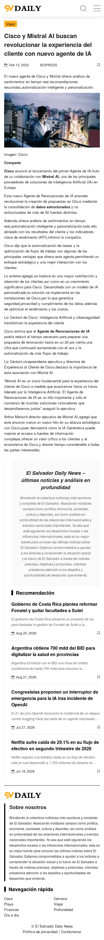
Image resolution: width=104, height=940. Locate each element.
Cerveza (60, 898)
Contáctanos (71, 931)
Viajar (58, 904)
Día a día (11, 915)
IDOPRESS (48, 64)
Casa (8, 898)
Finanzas (11, 909)
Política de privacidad (40, 931)
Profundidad (63, 909)
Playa (8, 904)
